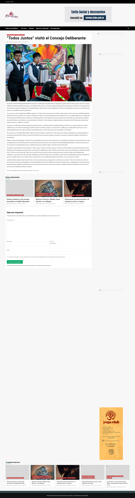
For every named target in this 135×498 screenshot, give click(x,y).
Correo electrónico (53, 242)
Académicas (9, 34)
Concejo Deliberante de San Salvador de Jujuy (21, 170)
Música (21, 195)
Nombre (9, 241)
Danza (66, 195)
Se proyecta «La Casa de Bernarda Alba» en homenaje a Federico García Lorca (117, 483)
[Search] (128, 28)
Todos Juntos (35, 170)
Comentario (11, 220)
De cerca (24, 28)
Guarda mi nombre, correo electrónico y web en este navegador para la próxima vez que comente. (36, 257)
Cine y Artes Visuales (111, 476)
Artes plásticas (39, 193)
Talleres (31, 28)
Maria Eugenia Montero (13, 42)
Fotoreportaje (54, 28)
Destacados (21, 34)
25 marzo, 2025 (23, 42)
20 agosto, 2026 (50, 203)
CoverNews (77, 495)
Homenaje (109, 477)
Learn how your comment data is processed (39, 265)
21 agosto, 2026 (21, 203)
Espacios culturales (42, 28)
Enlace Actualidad (11, 28)
